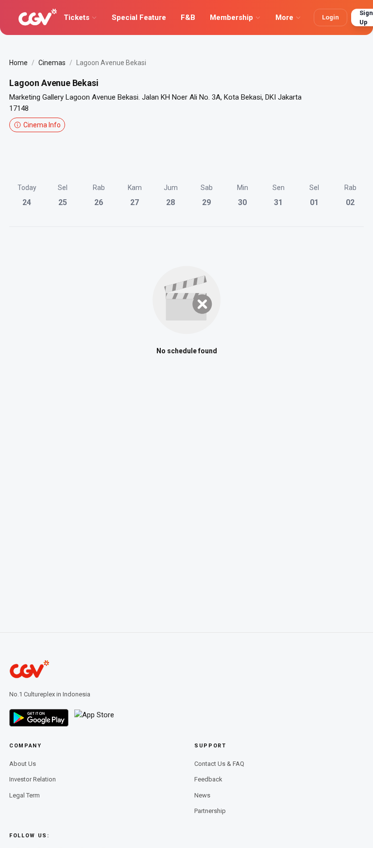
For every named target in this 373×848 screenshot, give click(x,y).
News (202, 795)
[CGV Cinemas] (37, 17)
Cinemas (52, 63)
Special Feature (139, 17)
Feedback (208, 779)
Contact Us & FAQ (219, 763)
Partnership (210, 810)
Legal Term (24, 795)
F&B (188, 17)
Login (330, 17)
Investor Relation (32, 779)
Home (18, 63)
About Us (22, 763)
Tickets (76, 17)
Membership (231, 17)
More (284, 17)
